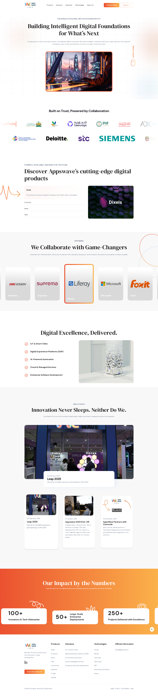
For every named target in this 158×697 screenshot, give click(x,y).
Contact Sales (111, 5)
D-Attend (27, 202)
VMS (26, 215)
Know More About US (34, 672)
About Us (90, 5)
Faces (26, 209)
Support (126, 5)
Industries (68, 5)
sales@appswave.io (121, 650)
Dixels (28, 190)
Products (50, 5)
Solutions (59, 5)
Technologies (79, 5)
